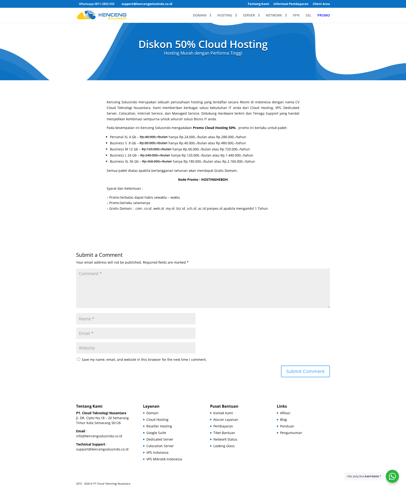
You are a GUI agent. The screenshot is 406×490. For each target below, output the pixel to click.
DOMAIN (200, 15)
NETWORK (274, 15)
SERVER (249, 15)
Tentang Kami (258, 4)
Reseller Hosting (159, 426)
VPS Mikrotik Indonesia (164, 459)
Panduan (287, 426)
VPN (296, 15)
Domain (152, 413)
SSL (308, 15)
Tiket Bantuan (224, 432)
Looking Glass (224, 446)
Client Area (321, 4)
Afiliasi (285, 413)
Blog (283, 419)
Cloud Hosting (157, 419)
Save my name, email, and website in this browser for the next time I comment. (144, 359)
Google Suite (156, 432)
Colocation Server (160, 446)
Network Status (225, 439)
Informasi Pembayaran (290, 4)
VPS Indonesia (157, 452)
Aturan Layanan (225, 419)
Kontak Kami (223, 413)
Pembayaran (223, 426)
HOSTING (224, 15)
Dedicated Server (159, 439)
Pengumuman (291, 432)
